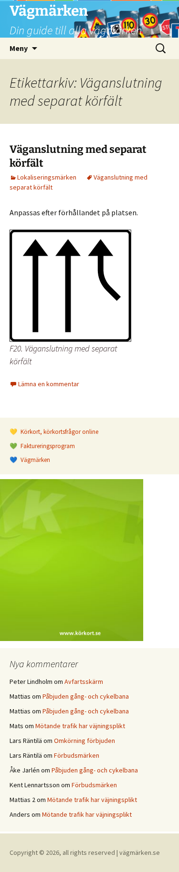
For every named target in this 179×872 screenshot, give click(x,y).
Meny (19, 48)
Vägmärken (34, 460)
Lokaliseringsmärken (46, 177)
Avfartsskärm (83, 681)
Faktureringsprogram (47, 446)
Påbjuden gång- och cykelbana (85, 696)
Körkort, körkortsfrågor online (58, 432)
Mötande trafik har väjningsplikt (80, 726)
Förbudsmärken (76, 755)
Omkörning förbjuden (84, 740)
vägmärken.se (139, 852)
